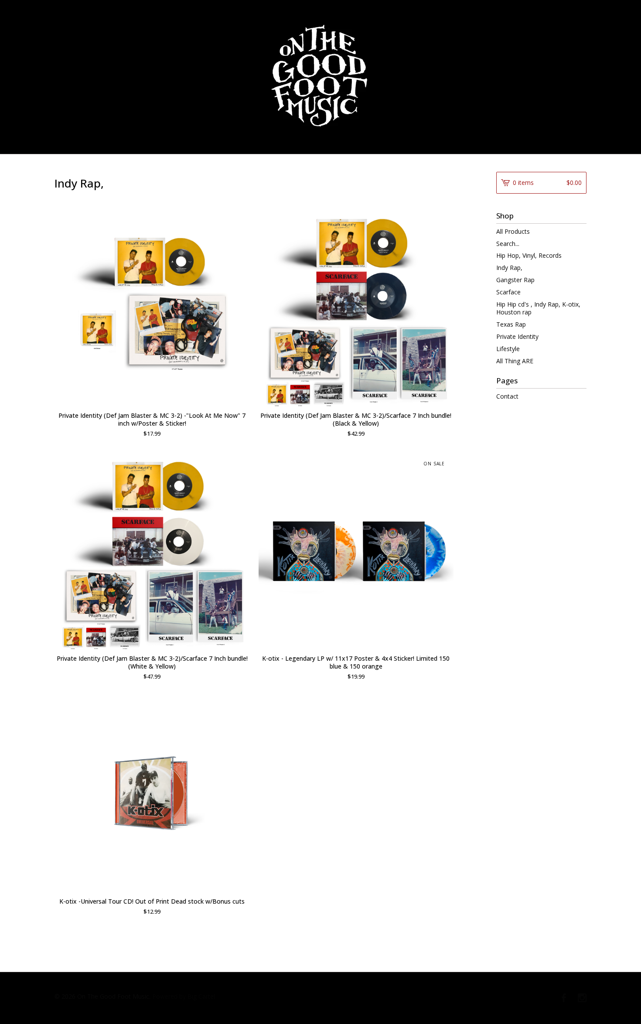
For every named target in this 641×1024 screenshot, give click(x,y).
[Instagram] (582, 998)
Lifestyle (508, 349)
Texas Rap (511, 324)
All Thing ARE (514, 361)
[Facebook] (563, 998)
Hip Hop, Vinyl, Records (529, 255)
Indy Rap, (509, 267)
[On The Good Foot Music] (320, 76)
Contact (507, 396)
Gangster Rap (515, 280)
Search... (507, 244)
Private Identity (517, 336)
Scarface (508, 292)
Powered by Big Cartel (183, 996)
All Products (513, 231)
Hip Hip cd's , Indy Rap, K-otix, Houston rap (538, 308)
